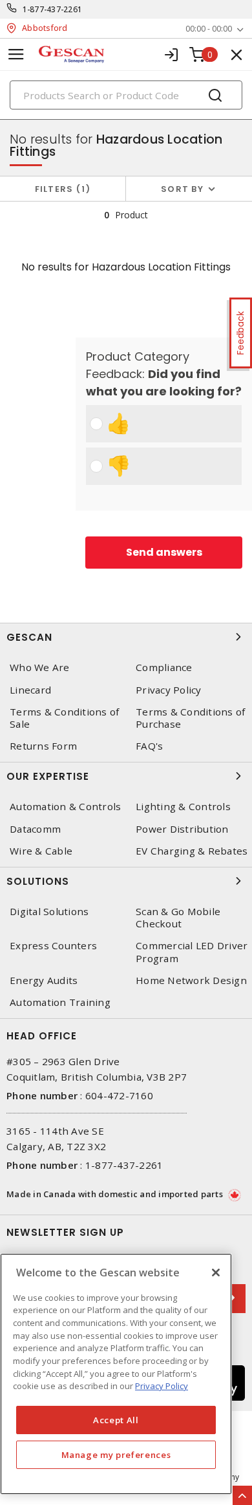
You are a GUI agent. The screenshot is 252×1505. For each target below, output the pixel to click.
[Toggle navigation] (16, 54)
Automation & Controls (65, 806)
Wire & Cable (41, 851)
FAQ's (149, 746)
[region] (116, 1374)
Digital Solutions (49, 911)
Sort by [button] (182, 189)
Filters (60, 189)
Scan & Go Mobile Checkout (178, 917)
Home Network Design (191, 980)
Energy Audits (44, 980)
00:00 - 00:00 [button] (208, 28)
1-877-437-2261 (53, 9)
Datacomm (35, 829)
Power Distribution (182, 829)
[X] (216, 1272)
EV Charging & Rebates (191, 851)
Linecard (30, 690)
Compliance (164, 667)
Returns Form (43, 746)
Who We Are (40, 667)
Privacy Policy (169, 690)
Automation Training (60, 1002)
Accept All (116, 1420)
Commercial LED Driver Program (191, 952)
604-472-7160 (119, 1095)
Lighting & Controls (183, 806)
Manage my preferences (116, 1455)
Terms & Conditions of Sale (64, 718)
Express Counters (53, 946)
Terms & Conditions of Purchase (190, 718)
